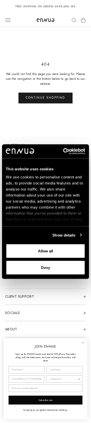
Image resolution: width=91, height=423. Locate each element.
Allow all (45, 251)
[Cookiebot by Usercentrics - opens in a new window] (64, 151)
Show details (63, 235)
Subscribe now (45, 400)
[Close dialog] (83, 342)
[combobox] (63, 378)
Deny (45, 267)
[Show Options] (79, 378)
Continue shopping (45, 97)
